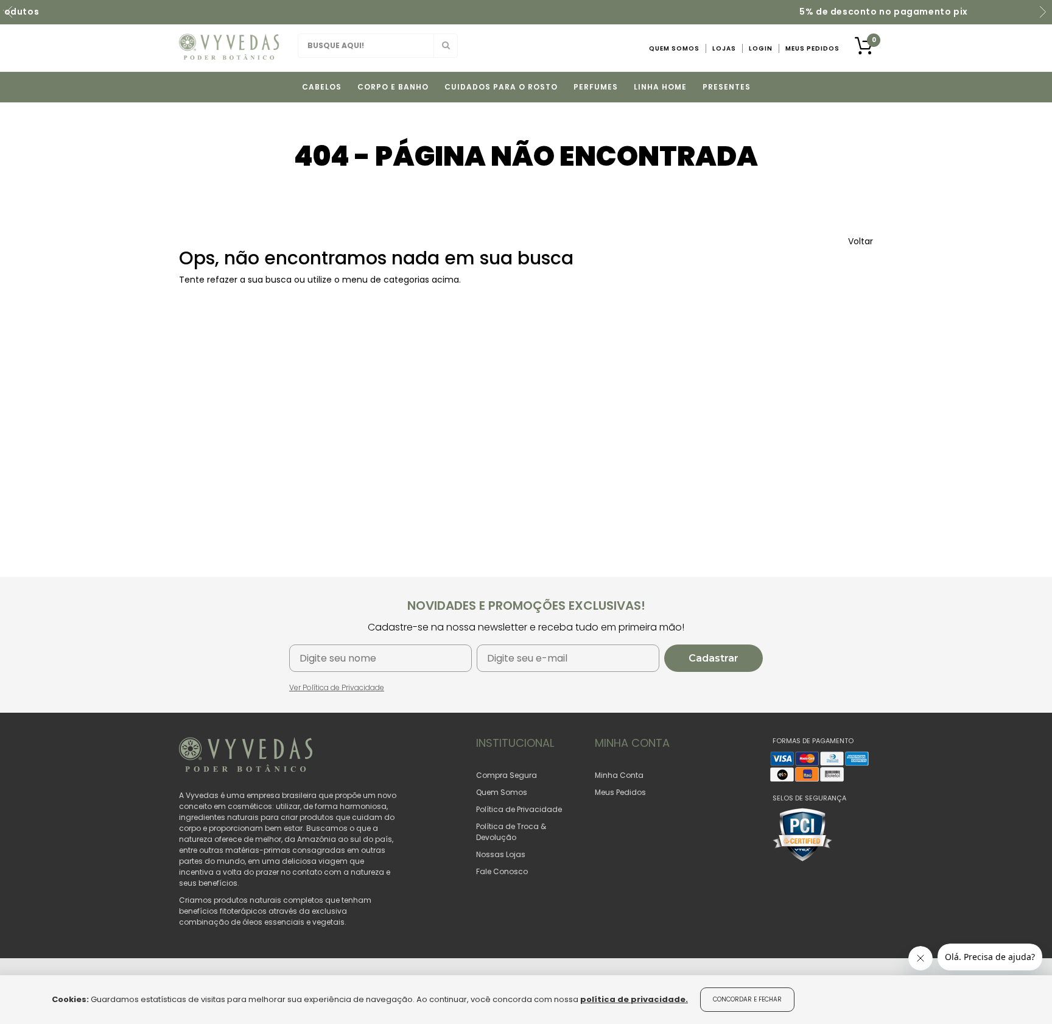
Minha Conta (619, 775)
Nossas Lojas (500, 854)
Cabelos (322, 87)
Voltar (860, 241)
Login (761, 48)
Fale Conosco (502, 871)
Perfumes (595, 87)
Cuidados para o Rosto (501, 87)
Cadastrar (713, 658)
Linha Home (660, 87)
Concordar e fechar (747, 999)
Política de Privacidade (519, 809)
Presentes (727, 87)
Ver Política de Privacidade (336, 687)
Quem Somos (674, 48)
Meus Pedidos (812, 48)
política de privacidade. (634, 999)
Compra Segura (506, 775)
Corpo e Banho (393, 87)
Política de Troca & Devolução (511, 831)
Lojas (724, 48)
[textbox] (378, 46)
